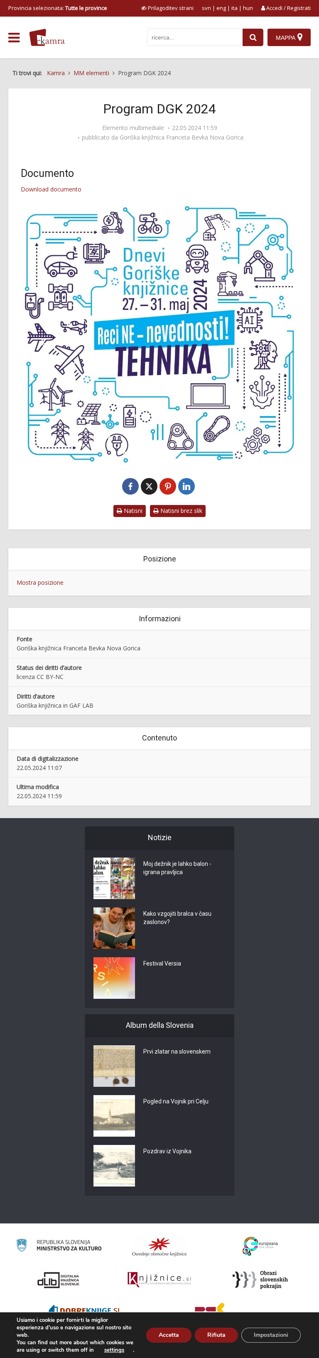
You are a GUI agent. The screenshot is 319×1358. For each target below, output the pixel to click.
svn (206, 8)
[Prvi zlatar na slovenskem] (114, 1066)
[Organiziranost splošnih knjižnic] (159, 1246)
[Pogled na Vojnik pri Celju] (114, 1116)
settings (114, 1350)
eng (221, 8)
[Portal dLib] (58, 1280)
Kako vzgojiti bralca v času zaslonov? (177, 917)
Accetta (169, 1335)
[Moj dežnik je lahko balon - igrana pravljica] (114, 878)
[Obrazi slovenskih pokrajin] (260, 1280)
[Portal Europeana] (260, 1246)
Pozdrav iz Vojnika (167, 1151)
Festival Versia (162, 963)
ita (234, 8)
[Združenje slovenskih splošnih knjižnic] (159, 1280)
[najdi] (253, 37)
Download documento (51, 189)
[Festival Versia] (114, 978)
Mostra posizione (40, 582)
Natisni (132, 511)
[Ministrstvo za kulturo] (59, 1246)
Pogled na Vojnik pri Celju (176, 1101)
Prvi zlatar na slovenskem (177, 1051)
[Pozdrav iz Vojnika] (114, 1165)
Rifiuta (216, 1335)
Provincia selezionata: (57, 8)
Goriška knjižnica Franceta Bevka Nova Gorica (181, 137)
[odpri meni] (14, 37)
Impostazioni (271, 1335)
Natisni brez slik (180, 511)
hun (248, 8)
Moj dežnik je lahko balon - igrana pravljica (177, 867)
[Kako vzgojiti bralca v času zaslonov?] (114, 928)
